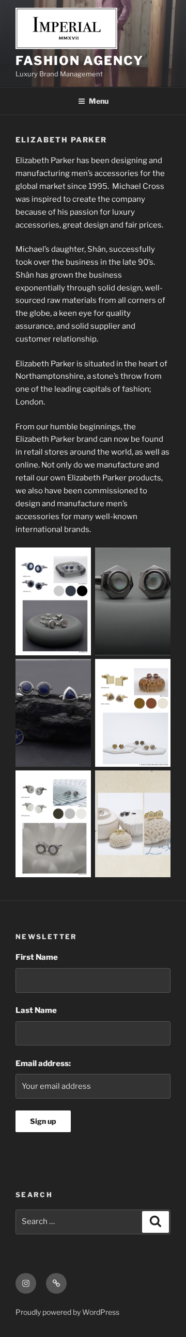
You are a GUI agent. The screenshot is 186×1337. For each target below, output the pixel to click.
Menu (99, 100)
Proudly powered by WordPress (67, 1312)
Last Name (36, 1010)
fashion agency (80, 60)
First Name (37, 957)
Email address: (43, 1063)
